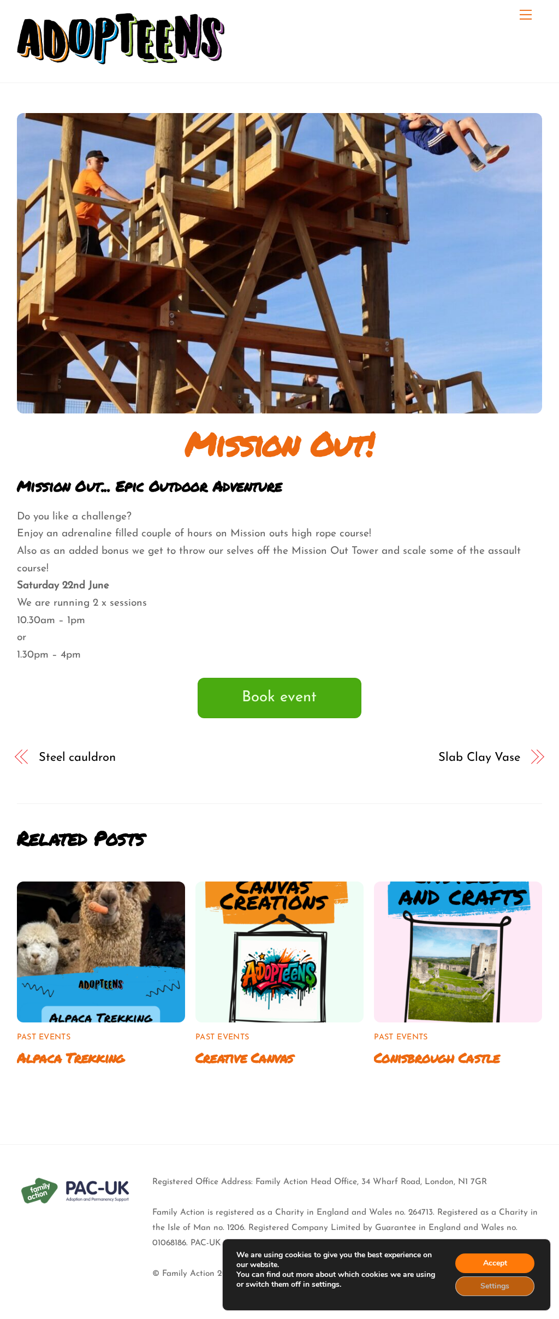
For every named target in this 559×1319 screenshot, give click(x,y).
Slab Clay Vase (479, 758)
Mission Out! (279, 443)
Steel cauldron (77, 758)
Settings (494, 1286)
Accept (495, 1263)
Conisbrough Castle (437, 1057)
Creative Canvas (244, 1057)
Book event (279, 697)
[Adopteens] (120, 53)
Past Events (43, 1037)
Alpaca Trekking (70, 1057)
